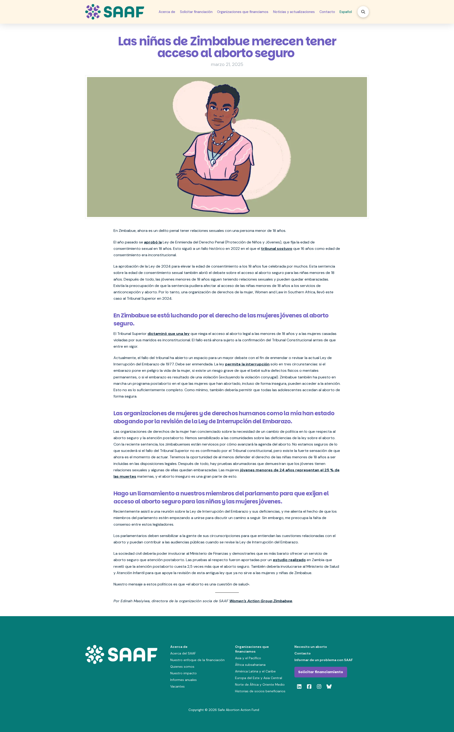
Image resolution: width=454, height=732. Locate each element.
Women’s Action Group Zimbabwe (260, 600)
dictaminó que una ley (169, 333)
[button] (363, 11)
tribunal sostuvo (276, 248)
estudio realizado (289, 559)
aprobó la (153, 242)
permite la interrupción (247, 364)
